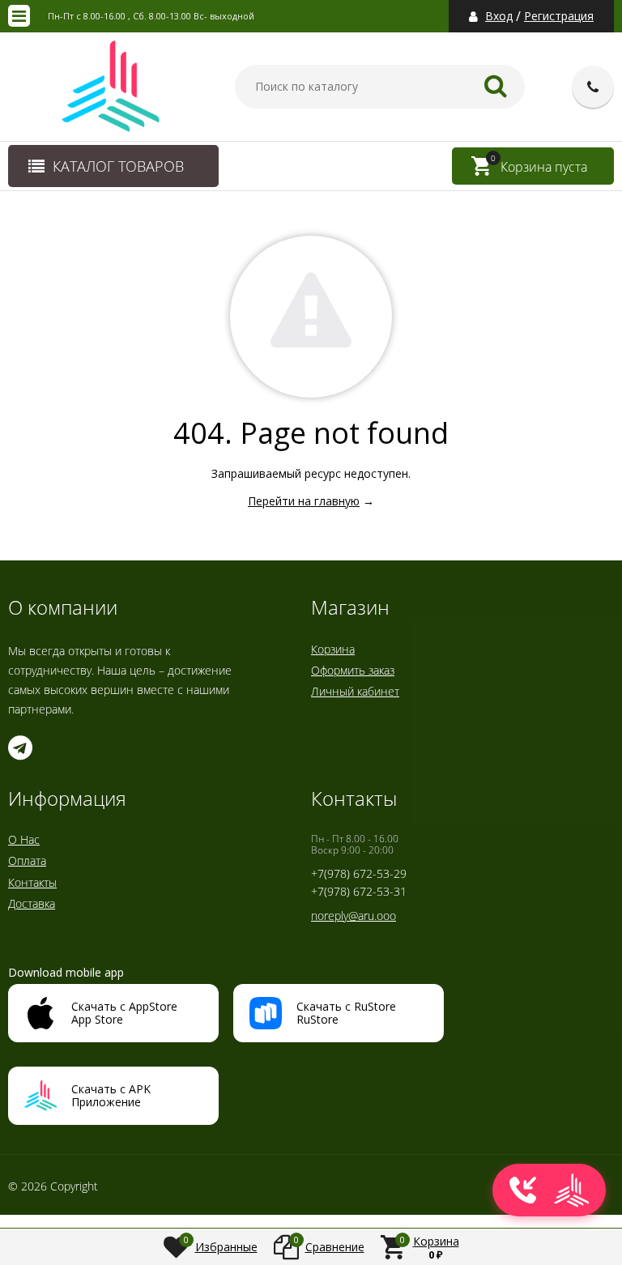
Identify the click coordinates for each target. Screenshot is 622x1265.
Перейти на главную (304, 501)
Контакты (32, 882)
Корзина (333, 649)
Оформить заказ (352, 670)
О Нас (24, 839)
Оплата (27, 860)
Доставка (31, 903)
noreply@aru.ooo (353, 915)
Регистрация (559, 16)
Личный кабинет (355, 691)
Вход (499, 16)
